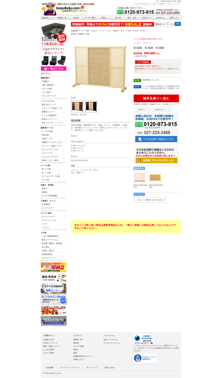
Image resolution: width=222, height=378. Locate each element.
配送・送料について (51, 346)
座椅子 (44, 188)
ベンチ (44, 224)
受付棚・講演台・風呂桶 (52, 243)
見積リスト (174, 18)
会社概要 (49, 368)
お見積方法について (161, 110)
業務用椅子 (45, 78)
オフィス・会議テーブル (52, 146)
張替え (104, 18)
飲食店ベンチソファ (50, 119)
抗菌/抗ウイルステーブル (52, 142)
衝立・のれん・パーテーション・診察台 (102, 31)
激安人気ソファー (49, 104)
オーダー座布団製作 (50, 196)
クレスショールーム (111, 343)
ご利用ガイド (146, 18)
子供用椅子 (46, 204)
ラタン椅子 (46, 92)
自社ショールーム (110, 340)
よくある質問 (48, 350)
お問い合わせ (109, 368)
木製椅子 (45, 81)
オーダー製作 (90, 18)
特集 (75, 353)
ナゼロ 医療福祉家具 (50, 236)
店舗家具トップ (48, 18)
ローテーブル (47, 153)
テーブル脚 (45, 165)
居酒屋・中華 (83, 34)
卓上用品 (45, 247)
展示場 (118, 18)
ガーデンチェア (48, 217)
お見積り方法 (48, 340)
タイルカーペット (49, 258)
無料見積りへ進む (156, 98)
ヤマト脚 (45, 180)
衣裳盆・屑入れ (48, 251)
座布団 (44, 192)
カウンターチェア (49, 96)
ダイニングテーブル (50, 149)
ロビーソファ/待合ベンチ (52, 108)
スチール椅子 (47, 89)
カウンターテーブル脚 (51, 176)
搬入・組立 (132, 18)
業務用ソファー (48, 112)
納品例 (76, 18)
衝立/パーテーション (50, 240)
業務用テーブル (47, 128)
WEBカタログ (79, 359)
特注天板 (45, 135)
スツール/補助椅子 (49, 115)
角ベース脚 (46, 169)
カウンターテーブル (50, 157)
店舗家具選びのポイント (83, 356)
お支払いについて (50, 343)
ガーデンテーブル (49, 220)
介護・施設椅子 (48, 85)
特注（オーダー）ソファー (52, 123)
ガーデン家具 (46, 213)
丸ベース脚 (46, 173)
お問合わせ (160, 18)
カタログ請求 (48, 353)
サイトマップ (92, 368)
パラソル (45, 227)
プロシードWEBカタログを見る (150, 200)
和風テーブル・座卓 (50, 160)
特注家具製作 (47, 254)
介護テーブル (47, 138)
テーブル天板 (47, 131)
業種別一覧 (61, 18)
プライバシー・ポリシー (70, 368)
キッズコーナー (48, 208)
